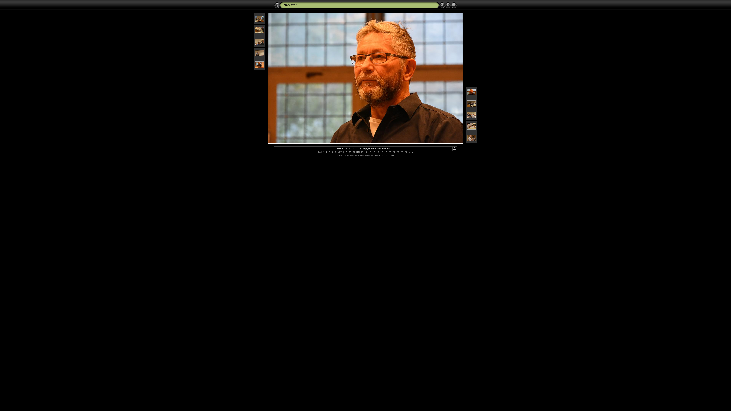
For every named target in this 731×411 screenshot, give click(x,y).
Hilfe (392, 155)
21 (394, 152)
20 (390, 152)
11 (354, 152)
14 (366, 152)
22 (398, 152)
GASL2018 (290, 5)
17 (378, 152)
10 (350, 152)
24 (406, 152)
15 (370, 152)
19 (386, 152)
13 (362, 152)
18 (382, 152)
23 (402, 152)
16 (374, 152)
